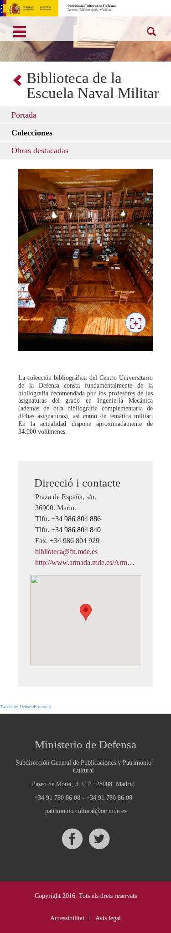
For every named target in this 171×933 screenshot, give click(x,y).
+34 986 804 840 (76, 530)
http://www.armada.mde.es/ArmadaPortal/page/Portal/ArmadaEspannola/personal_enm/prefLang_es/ (85, 562)
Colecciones (31, 132)
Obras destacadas (39, 150)
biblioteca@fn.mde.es (66, 551)
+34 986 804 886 (76, 519)
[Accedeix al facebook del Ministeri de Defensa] (72, 839)
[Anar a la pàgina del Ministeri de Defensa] (29, 8)
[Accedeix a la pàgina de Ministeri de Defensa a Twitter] (98, 839)
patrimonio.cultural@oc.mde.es (85, 811)
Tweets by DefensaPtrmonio (25, 706)
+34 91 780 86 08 (57, 797)
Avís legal (108, 918)
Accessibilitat (67, 918)
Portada (23, 114)
